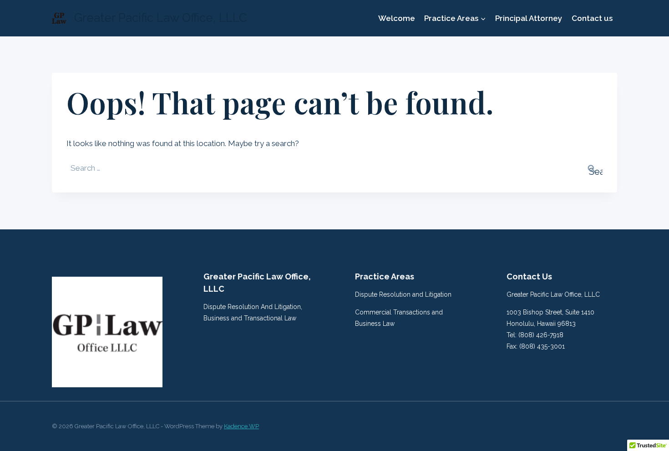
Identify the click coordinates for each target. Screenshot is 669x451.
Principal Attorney (528, 18)
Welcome (396, 18)
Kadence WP (241, 426)
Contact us (592, 18)
